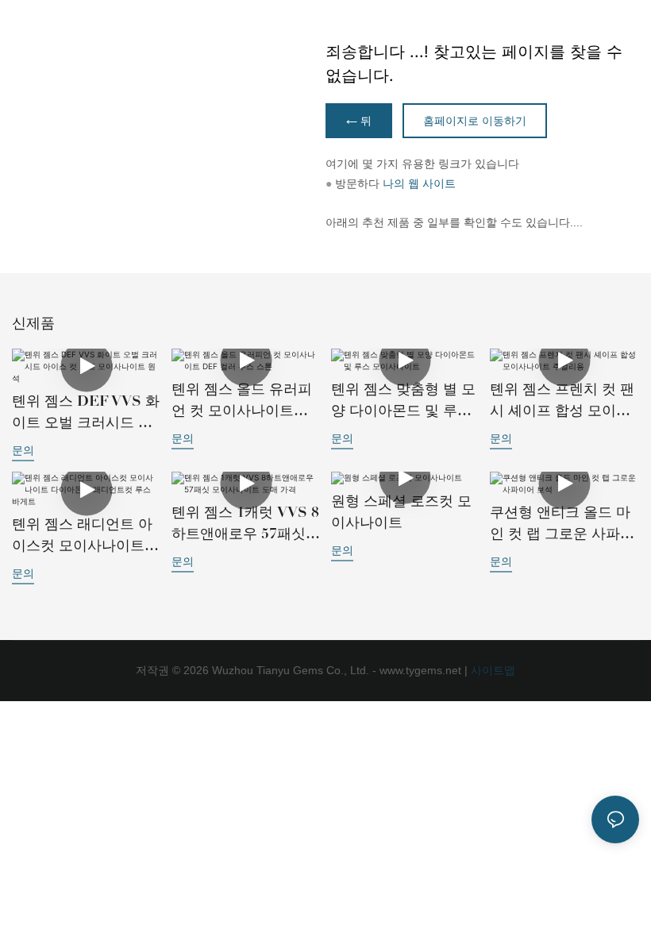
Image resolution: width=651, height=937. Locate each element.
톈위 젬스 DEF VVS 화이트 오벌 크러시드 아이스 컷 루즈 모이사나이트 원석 (86, 413)
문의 (23, 450)
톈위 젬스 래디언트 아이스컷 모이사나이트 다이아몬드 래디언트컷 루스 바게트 (85, 536)
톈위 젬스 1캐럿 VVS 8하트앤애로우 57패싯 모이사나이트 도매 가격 (245, 524)
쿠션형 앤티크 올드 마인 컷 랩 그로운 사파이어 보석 (562, 524)
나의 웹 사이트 (419, 183)
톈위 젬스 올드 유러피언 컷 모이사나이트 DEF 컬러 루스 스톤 (241, 401)
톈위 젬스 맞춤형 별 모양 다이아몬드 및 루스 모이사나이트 (403, 401)
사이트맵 (491, 670)
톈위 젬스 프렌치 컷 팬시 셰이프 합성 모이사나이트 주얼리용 (562, 401)
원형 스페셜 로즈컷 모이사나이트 (401, 511)
